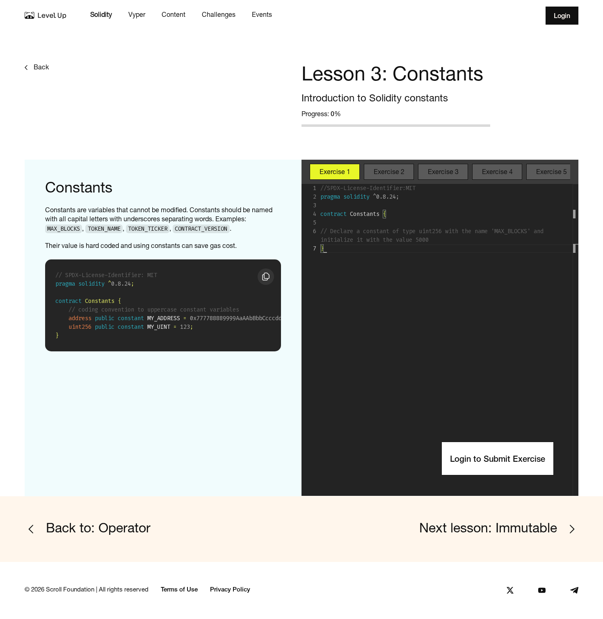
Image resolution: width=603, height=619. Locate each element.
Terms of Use (179, 590)
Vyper (136, 15)
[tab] (335, 172)
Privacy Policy (230, 590)
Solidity (101, 15)
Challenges (218, 15)
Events (262, 15)
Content (173, 15)
